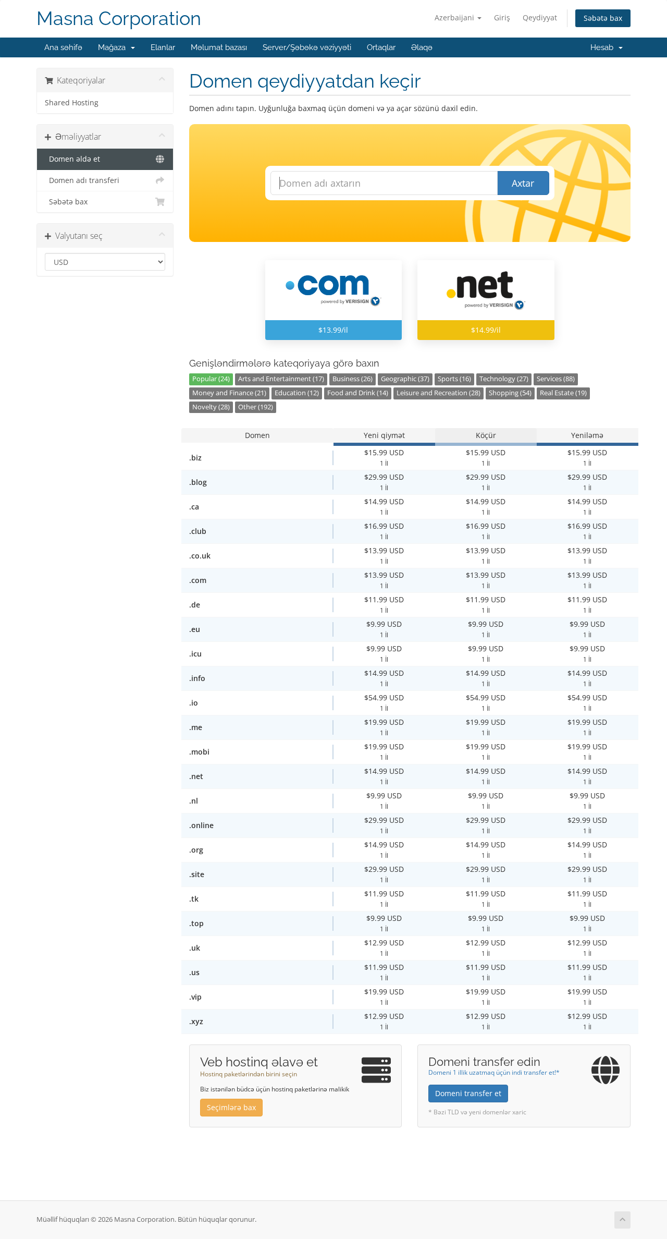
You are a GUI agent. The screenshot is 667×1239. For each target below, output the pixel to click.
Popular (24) (211, 378)
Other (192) (255, 407)
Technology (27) (503, 378)
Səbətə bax (603, 18)
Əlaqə (422, 47)
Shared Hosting (71, 102)
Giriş (502, 17)
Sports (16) (454, 378)
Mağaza (114, 47)
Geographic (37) (405, 378)
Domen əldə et (72, 159)
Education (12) (297, 392)
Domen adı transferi (82, 180)
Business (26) (352, 378)
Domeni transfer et (468, 1093)
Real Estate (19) (563, 392)
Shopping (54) (510, 392)
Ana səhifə (63, 47)
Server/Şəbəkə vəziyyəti (307, 47)
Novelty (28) (211, 407)
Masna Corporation (118, 18)
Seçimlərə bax (231, 1107)
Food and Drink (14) (357, 392)
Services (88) (556, 378)
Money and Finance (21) (229, 392)
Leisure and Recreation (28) (438, 392)
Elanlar (163, 47)
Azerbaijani (455, 17)
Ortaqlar (381, 47)
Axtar (523, 183)
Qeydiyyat (540, 17)
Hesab (603, 47)
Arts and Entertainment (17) (281, 378)
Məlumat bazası (219, 47)
